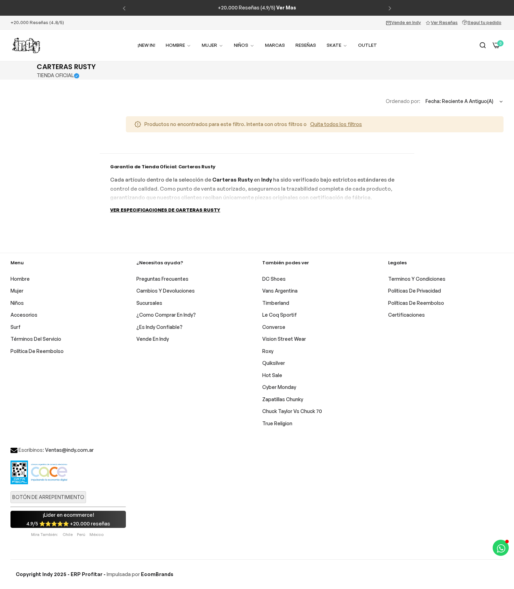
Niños (17, 303)
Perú (81, 534)
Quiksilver (273, 363)
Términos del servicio (35, 339)
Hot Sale (272, 375)
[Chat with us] (500, 547)
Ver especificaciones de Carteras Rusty (165, 210)
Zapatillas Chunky (282, 399)
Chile (68, 534)
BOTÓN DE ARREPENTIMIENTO (48, 497)
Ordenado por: (403, 101)
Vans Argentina (280, 291)
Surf (15, 327)
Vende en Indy (406, 22)
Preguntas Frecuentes (162, 279)
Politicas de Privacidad (414, 291)
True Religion (277, 423)
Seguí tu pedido (484, 22)
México (96, 534)
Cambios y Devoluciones (165, 291)
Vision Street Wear (284, 339)
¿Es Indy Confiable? (159, 327)
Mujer (16, 291)
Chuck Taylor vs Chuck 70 (292, 411)
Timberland (275, 303)
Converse (273, 327)
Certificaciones (406, 315)
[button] (124, 7)
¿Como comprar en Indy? (166, 315)
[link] (213, 45)
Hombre (20, 279)
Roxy (267, 351)
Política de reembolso (37, 351)
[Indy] (26, 45)
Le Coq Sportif (279, 315)
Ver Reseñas (444, 22)
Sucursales (149, 303)
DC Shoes (274, 279)
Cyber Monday (279, 387)
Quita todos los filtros (336, 124)
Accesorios (23, 315)
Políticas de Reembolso (416, 303)
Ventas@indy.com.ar (69, 450)
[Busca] (483, 45)
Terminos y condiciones (416, 279)
